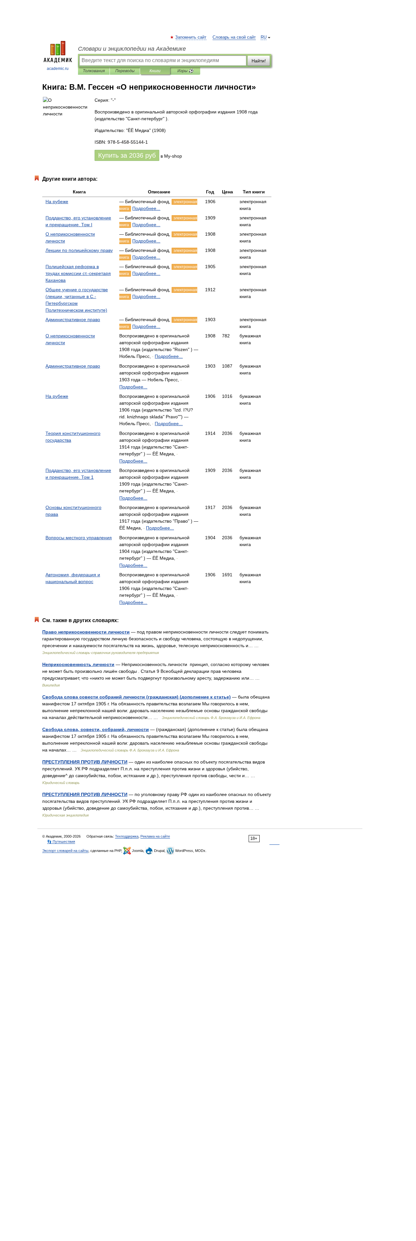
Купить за (127, 155)
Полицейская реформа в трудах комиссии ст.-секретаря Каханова (78, 273)
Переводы (125, 71)
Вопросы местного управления (79, 537)
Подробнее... (146, 208)
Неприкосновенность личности (78, 664)
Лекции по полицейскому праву (79, 250)
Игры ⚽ (185, 71)
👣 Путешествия (61, 841)
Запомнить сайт (191, 37)
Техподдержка (126, 836)
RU (263, 37)
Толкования (94, 71)
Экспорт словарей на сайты (65, 851)
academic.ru (58, 68)
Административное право (73, 319)
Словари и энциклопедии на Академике (132, 49)
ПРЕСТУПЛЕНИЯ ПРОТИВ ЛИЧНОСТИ (84, 761)
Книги (155, 71)
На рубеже (57, 201)
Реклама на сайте (155, 836)
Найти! (259, 60)
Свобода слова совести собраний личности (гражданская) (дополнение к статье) (136, 696)
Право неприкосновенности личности (86, 631)
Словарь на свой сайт (234, 37)
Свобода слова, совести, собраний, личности (95, 729)
